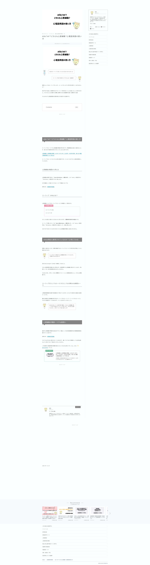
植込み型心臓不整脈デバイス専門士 (96, 51)
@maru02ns (45, 347)
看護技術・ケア (92, 57)
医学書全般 (45, 532)
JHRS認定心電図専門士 (47, 526)
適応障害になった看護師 (94, 63)
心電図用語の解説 (60, 33)
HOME (43, 559)
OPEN (77, 107)
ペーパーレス (45, 529)
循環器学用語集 (50, 186)
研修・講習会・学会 (93, 60)
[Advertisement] (62, 124)
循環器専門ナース (92, 42)
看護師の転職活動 (92, 54)
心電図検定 (91, 45)
